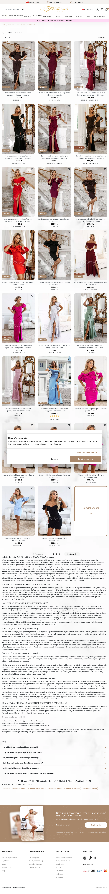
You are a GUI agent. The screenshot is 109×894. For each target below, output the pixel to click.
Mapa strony (6, 867)
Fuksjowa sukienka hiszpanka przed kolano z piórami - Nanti (91, 410)
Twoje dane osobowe (64, 857)
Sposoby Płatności (35, 864)
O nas (4, 864)
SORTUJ (102, 38)
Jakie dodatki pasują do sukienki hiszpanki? (22, 768)
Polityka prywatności (9, 857)
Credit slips (60, 864)
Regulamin (5, 861)
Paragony (59, 877)
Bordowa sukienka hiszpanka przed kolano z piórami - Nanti (54, 220)
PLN (91, 9)
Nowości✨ (4, 16)
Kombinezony (68, 16)
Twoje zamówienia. (63, 861)
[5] (58, 416)
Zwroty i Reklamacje (36, 861)
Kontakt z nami (34, 867)
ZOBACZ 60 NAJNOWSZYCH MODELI (61, 20)
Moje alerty (60, 874)
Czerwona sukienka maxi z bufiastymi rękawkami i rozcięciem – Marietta (18, 220)
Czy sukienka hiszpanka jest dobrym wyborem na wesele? (28, 773)
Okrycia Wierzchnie (100, 16)
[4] (56, 416)
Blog (3, 871)
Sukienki (26, 16)
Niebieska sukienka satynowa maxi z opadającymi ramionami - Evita (54, 410)
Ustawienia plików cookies (87, 452)
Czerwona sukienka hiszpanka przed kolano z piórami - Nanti (18, 283)
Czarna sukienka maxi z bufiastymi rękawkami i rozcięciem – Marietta (18, 157)
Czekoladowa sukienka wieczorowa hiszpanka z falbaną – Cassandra (18, 94)
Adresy (58, 867)
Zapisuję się (96, 825)
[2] (52, 416)
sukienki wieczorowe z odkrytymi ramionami (46, 788)
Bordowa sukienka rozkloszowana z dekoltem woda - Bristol (90, 283)
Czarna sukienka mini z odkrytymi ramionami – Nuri (54, 539)
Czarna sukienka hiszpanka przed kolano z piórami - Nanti (54, 283)
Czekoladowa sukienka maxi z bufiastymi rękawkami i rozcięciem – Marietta (91, 157)
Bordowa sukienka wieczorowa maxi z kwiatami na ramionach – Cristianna (91, 94)
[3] (54, 416)
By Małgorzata (37, 16)
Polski (86, 9)
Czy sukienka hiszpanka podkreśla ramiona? (22, 752)
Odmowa (54, 459)
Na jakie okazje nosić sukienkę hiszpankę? (21, 757)
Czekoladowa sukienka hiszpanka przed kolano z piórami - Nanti (90, 220)
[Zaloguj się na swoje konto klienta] (98, 9)
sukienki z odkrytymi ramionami (14, 788)
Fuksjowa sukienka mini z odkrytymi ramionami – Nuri (91, 476)
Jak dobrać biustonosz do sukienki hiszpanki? (23, 763)
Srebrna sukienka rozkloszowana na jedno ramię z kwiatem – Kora (54, 346)
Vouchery (59, 871)
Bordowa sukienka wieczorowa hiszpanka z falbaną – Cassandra (54, 94)
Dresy (88, 16)
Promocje (20, 16)
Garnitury (79, 16)
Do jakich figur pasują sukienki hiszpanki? (21, 747)
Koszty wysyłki (34, 857)
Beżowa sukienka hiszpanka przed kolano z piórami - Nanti (18, 476)
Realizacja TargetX (101, 888)
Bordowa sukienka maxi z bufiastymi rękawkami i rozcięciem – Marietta (54, 157)
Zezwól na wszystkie (85, 459)
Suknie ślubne (47, 16)
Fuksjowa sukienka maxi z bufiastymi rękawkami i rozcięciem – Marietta (18, 346)
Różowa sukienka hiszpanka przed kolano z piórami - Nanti (54, 476)
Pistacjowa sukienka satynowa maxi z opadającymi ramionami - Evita (91, 346)
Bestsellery (12, 16)
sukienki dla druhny (73, 788)
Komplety (58, 16)
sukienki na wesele (90, 788)
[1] (50, 416)
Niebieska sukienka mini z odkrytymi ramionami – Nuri (18, 539)
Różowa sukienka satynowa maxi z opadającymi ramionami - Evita (18, 410)
